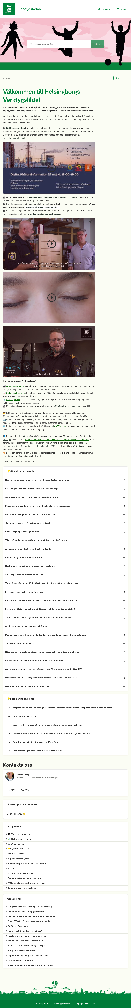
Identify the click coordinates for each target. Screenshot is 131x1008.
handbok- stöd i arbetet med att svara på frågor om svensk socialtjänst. (57, 439)
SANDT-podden (13, 399)
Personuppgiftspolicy (61, 1004)
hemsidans (76, 406)
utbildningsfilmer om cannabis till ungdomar (47, 197)
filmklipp (7, 439)
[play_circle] (49, 167)
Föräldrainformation (15, 128)
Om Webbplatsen (41, 1004)
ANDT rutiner (60, 426)
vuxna (74, 197)
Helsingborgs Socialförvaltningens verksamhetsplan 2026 (29, 446)
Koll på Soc (24, 436)
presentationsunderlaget (14, 138)
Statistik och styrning (15, 393)
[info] (90, 145)
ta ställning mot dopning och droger (44, 214)
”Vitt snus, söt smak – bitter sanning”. (42, 207)
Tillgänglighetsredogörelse (85, 1004)
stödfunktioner (78, 446)
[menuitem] (120, 78)
